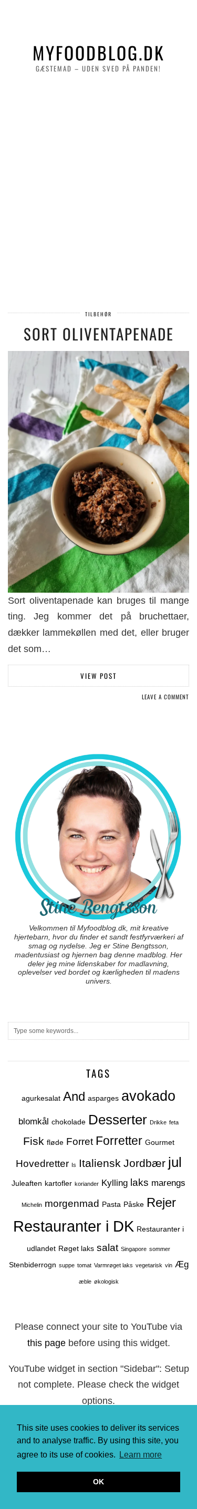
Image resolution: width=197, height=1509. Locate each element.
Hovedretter (42, 1163)
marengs (168, 1183)
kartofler (58, 1183)
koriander (87, 1184)
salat (107, 1247)
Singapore (134, 1249)
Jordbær (144, 1163)
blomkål (33, 1121)
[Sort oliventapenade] (98, 472)
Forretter (119, 1141)
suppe (67, 1265)
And (74, 1096)
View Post (98, 675)
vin (168, 1265)
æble (85, 1281)
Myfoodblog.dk (99, 52)
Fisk (33, 1141)
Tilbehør (98, 314)
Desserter (117, 1119)
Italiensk (100, 1163)
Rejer (161, 1202)
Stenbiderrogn (32, 1264)
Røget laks (76, 1248)
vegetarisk (149, 1265)
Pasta (111, 1204)
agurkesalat (41, 1098)
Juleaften (27, 1183)
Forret (79, 1141)
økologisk (106, 1281)
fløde (55, 1142)
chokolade (68, 1122)
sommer (159, 1249)
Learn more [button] (140, 1454)
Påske (133, 1204)
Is (73, 1165)
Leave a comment (165, 697)
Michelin (32, 1205)
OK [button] (98, 1481)
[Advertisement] (98, 193)
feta (174, 1122)
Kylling (114, 1183)
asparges (103, 1098)
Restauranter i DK (73, 1226)
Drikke (158, 1122)
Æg (182, 1264)
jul (175, 1162)
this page (46, 1343)
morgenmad (72, 1203)
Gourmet (159, 1142)
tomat (84, 1265)
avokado (148, 1096)
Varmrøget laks (113, 1265)
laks (139, 1182)
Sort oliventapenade (99, 333)
